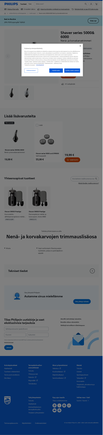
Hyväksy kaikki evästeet (72, 70)
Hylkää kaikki (56, 70)
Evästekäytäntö (40, 65)
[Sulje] (80, 46)
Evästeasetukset (31, 70)
